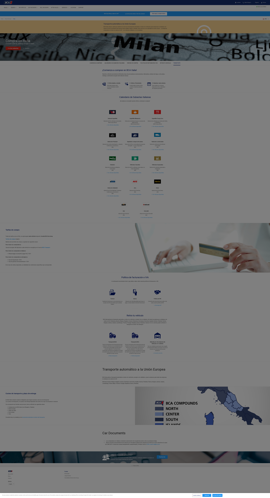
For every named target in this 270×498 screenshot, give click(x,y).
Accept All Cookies (217, 495)
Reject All (207, 495)
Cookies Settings (197, 495)
